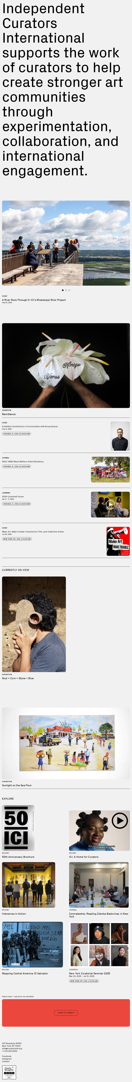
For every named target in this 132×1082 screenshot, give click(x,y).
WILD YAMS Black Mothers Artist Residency (23, 461)
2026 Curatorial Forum (13, 496)
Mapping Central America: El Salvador (25, 973)
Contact (6, 1061)
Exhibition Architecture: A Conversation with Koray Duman (30, 426)
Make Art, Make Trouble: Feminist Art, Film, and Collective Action (33, 531)
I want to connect (66, 1013)
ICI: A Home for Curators (83, 856)
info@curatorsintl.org (12, 1048)
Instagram (7, 1059)
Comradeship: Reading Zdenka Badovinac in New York (98, 915)
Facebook (6, 1056)
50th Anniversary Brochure (18, 856)
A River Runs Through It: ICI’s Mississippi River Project (34, 299)
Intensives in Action (14, 913)
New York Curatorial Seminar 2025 (89, 973)
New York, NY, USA (16, 539)
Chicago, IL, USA (16, 434)
